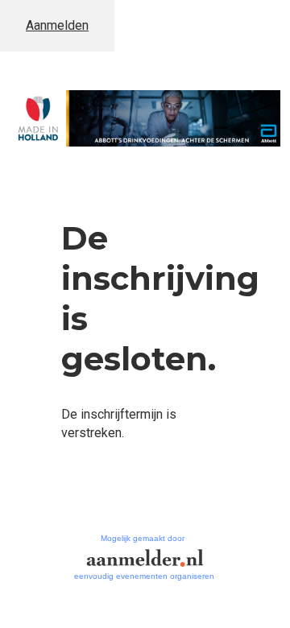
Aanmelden (57, 25)
